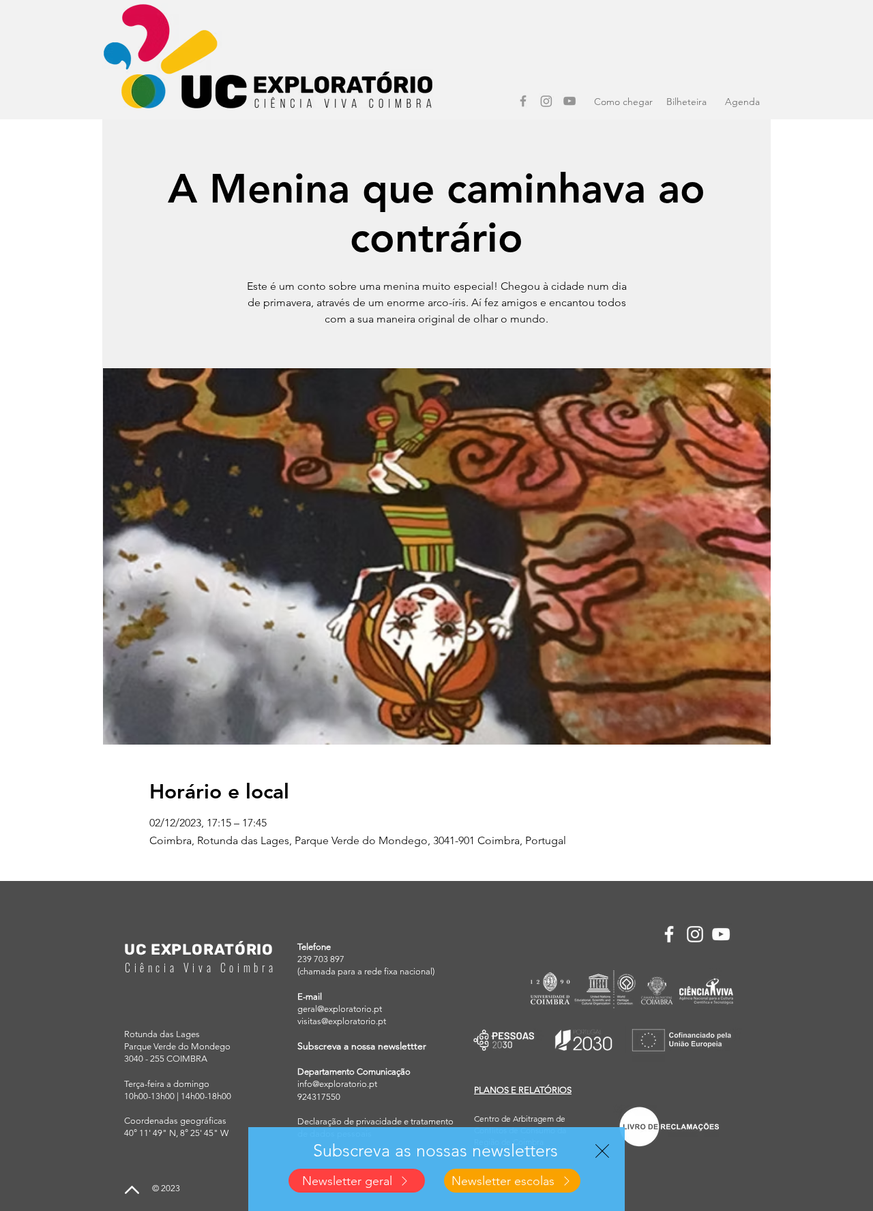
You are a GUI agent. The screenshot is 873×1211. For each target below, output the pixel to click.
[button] (602, 1151)
